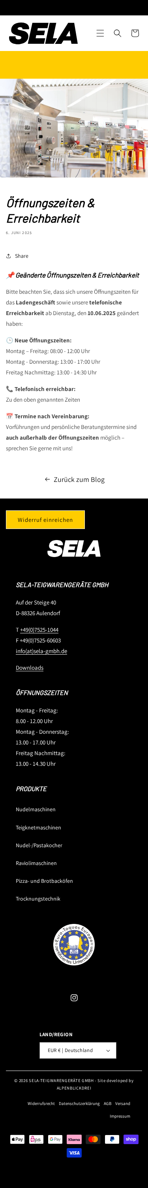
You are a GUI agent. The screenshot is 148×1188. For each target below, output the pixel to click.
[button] (100, 33)
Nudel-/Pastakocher (39, 845)
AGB (107, 1103)
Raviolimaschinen (36, 863)
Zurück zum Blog (79, 479)
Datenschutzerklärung (79, 1103)
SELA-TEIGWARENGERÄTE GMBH (61, 1080)
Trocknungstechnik (38, 898)
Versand (122, 1103)
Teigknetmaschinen (38, 827)
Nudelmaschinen (36, 809)
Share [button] (21, 255)
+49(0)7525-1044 (39, 629)
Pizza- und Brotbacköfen (44, 880)
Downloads (29, 667)
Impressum (120, 1116)
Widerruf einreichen (45, 519)
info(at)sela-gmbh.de (41, 651)
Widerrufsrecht (41, 1103)
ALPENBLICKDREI (74, 1088)
